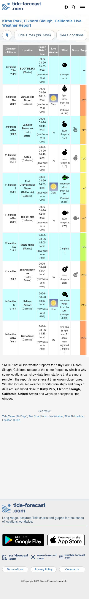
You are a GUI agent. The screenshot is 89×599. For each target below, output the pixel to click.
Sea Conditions (72, 35)
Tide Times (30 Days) (34, 35)
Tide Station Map (74, 416)
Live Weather (55, 416)
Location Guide (11, 420)
